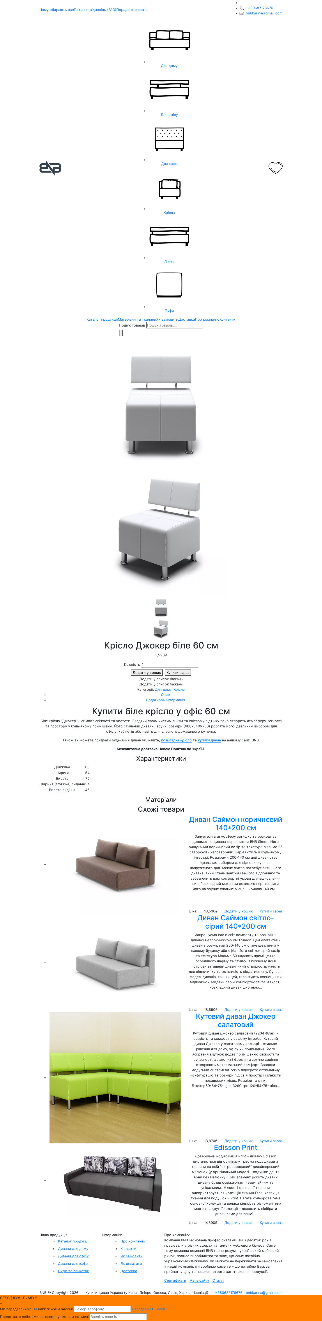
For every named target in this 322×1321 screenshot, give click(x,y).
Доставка (186, 319)
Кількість (132, 664)
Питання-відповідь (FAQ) (95, 9)
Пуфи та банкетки (73, 1271)
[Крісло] (161, 403)
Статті (218, 1280)
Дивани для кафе (73, 1263)
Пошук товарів (132, 325)
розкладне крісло (176, 740)
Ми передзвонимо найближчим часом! (36, 1309)
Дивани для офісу (73, 1256)
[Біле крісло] (161, 532)
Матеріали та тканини (137, 319)
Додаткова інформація (165, 700)
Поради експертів (131, 9)
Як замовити (167, 319)
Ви (35, 1309)
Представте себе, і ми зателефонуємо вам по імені (44, 1316)
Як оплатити (131, 1263)
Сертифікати (175, 1280)
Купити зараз (177, 672)
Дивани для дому (73, 1248)
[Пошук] (121, 333)
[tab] (165, 694)
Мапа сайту (199, 1280)
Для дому (163, 689)
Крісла (179, 689)
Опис (165, 694)
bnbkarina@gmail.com (264, 13)
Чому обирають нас (56, 9)
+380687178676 (259, 8)
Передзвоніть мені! (148, 1309)
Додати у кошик (147, 672)
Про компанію (207, 319)
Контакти (227, 319)
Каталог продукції (102, 319)
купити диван (209, 740)
